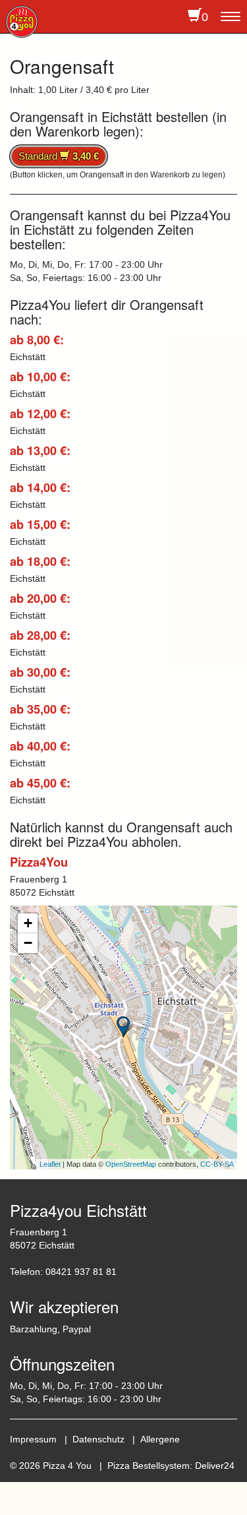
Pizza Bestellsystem (148, 1465)
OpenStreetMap (130, 1164)
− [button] (28, 943)
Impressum (33, 1439)
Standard (58, 156)
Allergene (160, 1439)
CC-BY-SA (217, 1164)
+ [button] (28, 923)
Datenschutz (98, 1439)
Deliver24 (214, 1465)
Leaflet (50, 1164)
